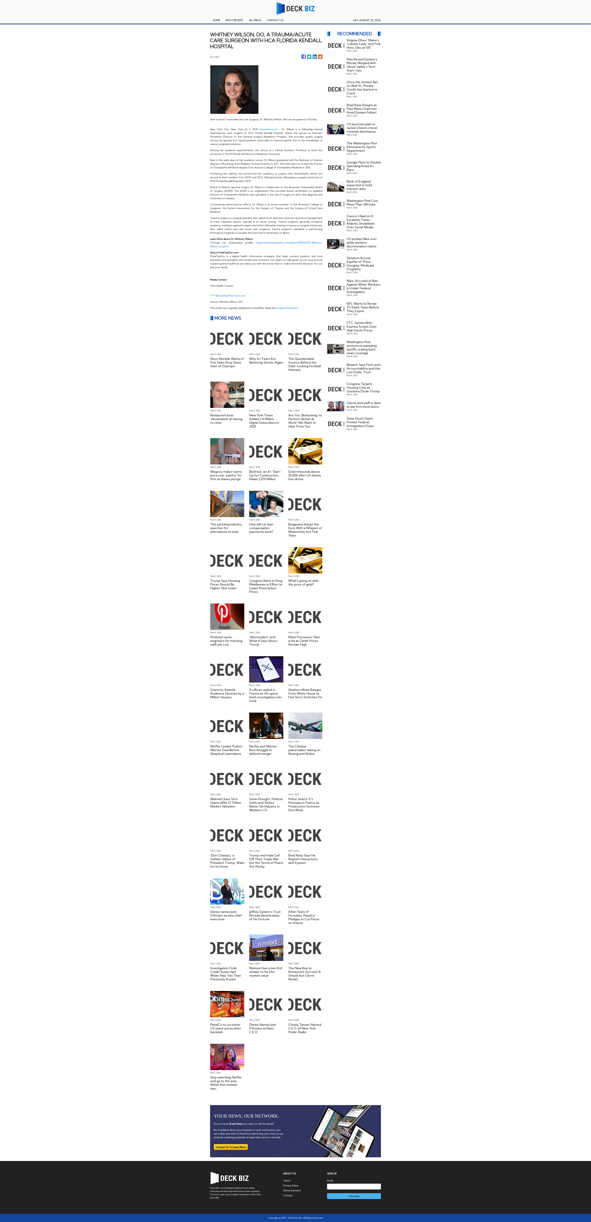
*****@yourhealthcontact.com (227, 295)
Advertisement (292, 1190)
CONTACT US (275, 20)
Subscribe (354, 1196)
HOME (216, 20)
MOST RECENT (234, 20)
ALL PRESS (255, 20)
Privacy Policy (290, 1185)
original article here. (287, 307)
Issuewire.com (268, 129)
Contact (288, 1195)
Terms (287, 1180)
